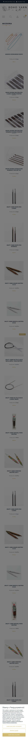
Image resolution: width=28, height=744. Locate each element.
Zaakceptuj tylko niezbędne (14, 726)
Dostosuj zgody (14, 730)
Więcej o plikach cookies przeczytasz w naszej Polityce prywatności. (12, 722)
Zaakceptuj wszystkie (14, 734)
